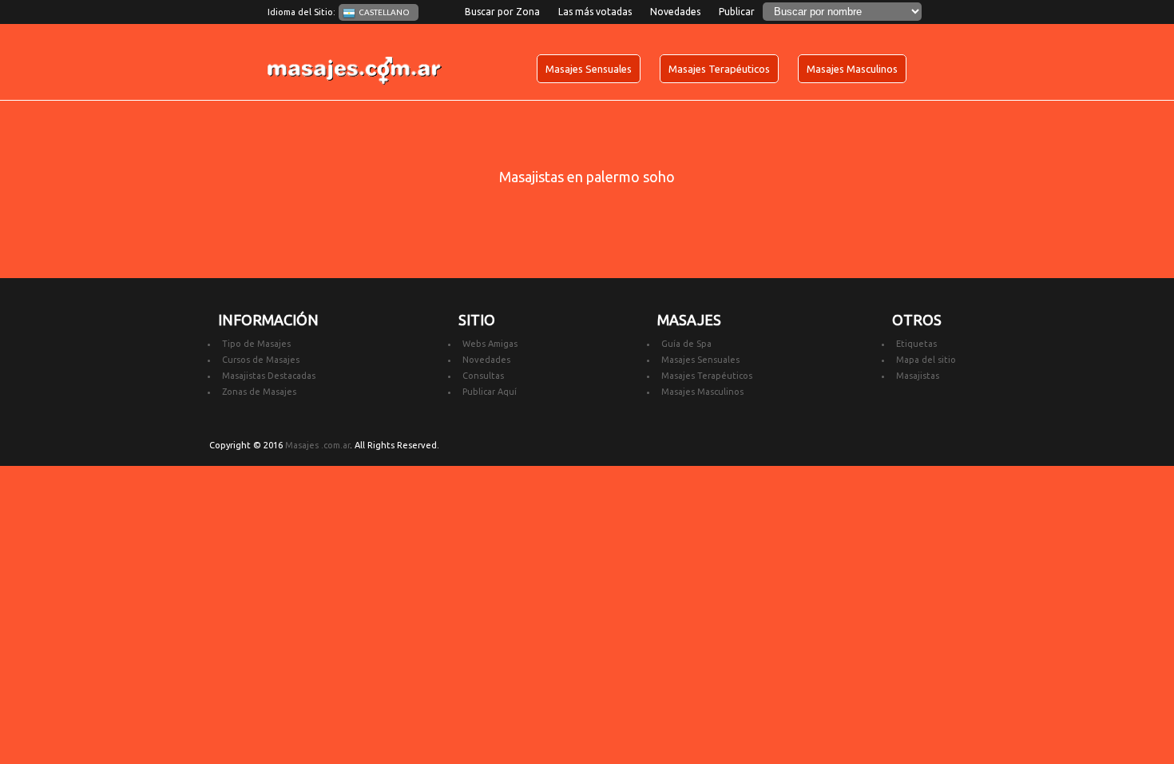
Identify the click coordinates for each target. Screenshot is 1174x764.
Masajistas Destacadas (268, 375)
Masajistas (917, 375)
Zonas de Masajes (259, 391)
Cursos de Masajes (260, 359)
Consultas (483, 375)
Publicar (737, 11)
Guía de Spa (686, 343)
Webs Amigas (490, 343)
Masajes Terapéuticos (719, 68)
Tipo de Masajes (256, 343)
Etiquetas (916, 343)
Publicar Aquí (489, 391)
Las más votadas (595, 11)
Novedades (675, 11)
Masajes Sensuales (588, 68)
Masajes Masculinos (852, 68)
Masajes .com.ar (317, 445)
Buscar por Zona (502, 11)
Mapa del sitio (926, 359)
